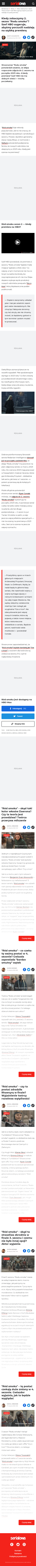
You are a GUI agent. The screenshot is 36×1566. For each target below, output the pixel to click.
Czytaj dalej (26, 938)
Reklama (18, 1554)
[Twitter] (18, 1544)
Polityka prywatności (18, 1556)
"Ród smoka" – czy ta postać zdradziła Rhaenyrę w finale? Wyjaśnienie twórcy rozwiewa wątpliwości (16, 1092)
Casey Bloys (10, 730)
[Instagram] (24, 1544)
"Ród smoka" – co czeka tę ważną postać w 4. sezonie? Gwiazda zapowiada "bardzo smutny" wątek (17, 956)
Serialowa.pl (5, 8)
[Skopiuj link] (32, 37)
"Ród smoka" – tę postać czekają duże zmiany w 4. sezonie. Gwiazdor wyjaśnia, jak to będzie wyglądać (18, 1392)
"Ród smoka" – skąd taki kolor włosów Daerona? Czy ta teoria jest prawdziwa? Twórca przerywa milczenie (17, 814)
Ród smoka (7, 128)
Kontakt (18, 1551)
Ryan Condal (24, 494)
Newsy (13, 8)
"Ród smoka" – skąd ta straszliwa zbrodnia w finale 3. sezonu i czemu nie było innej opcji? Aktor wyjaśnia (17, 1237)
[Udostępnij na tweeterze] (28, 37)
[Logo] (18, 1538)
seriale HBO (22, 733)
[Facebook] (12, 1544)
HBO (16, 730)
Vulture (5, 143)
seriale (15, 733)
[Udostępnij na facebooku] (24, 37)
